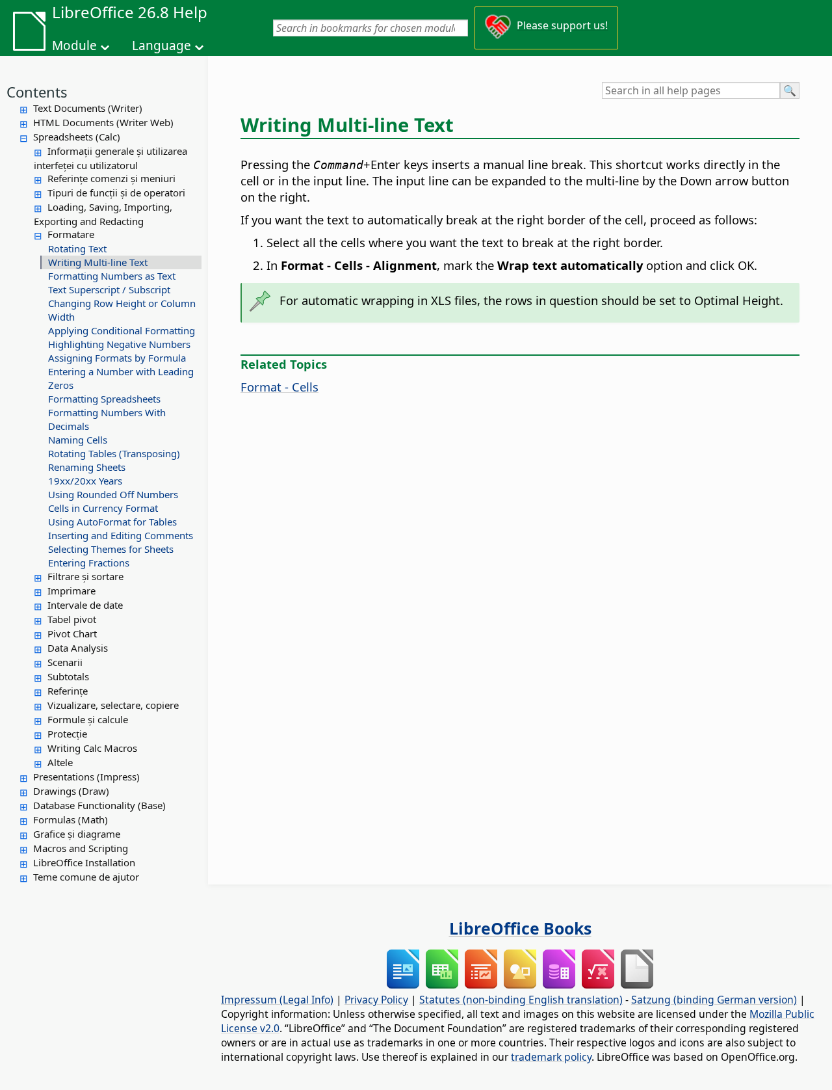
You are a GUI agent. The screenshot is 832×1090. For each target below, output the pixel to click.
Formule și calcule (87, 719)
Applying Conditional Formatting (121, 330)
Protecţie (67, 733)
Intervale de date (85, 604)
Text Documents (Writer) (87, 107)
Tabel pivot (71, 619)
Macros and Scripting (80, 848)
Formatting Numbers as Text (112, 275)
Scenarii (65, 662)
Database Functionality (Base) (99, 805)
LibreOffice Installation (84, 862)
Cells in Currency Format (103, 507)
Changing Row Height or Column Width (122, 310)
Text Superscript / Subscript (109, 289)
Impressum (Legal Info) (277, 999)
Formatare (70, 234)
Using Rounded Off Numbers (113, 494)
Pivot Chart (72, 633)
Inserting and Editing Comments (120, 535)
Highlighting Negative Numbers (119, 344)
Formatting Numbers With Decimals (107, 419)
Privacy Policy (376, 999)
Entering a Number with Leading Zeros (121, 378)
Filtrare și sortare (85, 576)
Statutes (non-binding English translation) (521, 999)
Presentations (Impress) (86, 776)
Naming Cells (77, 439)
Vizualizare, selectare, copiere (113, 704)
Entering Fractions (88, 562)
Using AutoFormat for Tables (112, 521)
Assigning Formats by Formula (117, 357)
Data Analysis (77, 647)
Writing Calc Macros (92, 747)
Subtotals (68, 676)
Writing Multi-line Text (98, 262)
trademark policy (551, 1057)
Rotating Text (77, 248)
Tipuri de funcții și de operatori (116, 192)
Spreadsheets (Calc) (76, 136)
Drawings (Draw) (71, 790)
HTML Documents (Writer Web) (103, 122)
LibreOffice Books (520, 928)
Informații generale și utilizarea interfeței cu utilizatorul (110, 158)
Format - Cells (279, 387)
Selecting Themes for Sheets (111, 548)
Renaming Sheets (86, 466)
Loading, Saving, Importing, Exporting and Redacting (103, 214)
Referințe (67, 690)
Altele (60, 762)
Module (74, 45)
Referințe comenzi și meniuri (111, 178)
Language (161, 45)
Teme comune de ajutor (86, 876)
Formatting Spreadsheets (104, 398)
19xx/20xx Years (85, 480)
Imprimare (71, 590)
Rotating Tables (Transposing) (114, 453)
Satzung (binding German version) (714, 999)
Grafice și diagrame (76, 833)
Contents (37, 91)
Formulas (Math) (70, 819)
